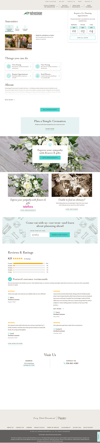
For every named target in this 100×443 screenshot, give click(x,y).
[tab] (9, 28)
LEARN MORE (49, 128)
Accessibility (66, 427)
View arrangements (28, 210)
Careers (29, 427)
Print (80, 1)
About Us (10, 427)
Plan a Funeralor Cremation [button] (49, 6)
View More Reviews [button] (15, 343)
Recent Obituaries (65, 6)
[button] (87, 1)
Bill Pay (61, 1)
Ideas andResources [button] (76, 6)
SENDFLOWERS (89, 6)
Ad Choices (89, 427)
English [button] (87, 1)
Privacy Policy (39, 427)
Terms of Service (53, 427)
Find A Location (50, 1)
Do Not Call (77, 427)
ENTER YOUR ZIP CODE (37, 230)
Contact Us (71, 1)
